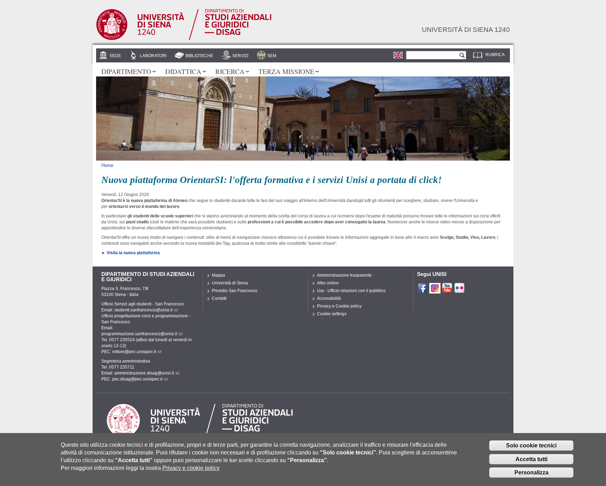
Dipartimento (126, 71)
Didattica (183, 71)
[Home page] (183, 38)
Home (107, 165)
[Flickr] (459, 290)
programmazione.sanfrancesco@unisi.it (139, 333)
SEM (271, 55)
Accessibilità (329, 298)
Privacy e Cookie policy (339, 306)
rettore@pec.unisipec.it (134, 351)
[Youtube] (447, 290)
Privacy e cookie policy (191, 468)
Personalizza (531, 473)
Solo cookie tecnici (531, 445)
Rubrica (495, 54)
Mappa (218, 275)
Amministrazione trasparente (344, 275)
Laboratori (153, 55)
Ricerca (229, 71)
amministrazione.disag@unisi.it (144, 373)
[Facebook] (422, 290)
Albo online (328, 283)
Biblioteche (199, 55)
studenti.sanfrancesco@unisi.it (143, 310)
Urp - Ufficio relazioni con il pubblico (351, 290)
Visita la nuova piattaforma (133, 252)
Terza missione (286, 71)
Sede (115, 55)
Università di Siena (230, 283)
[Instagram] (434, 290)
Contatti (219, 298)
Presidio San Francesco (234, 290)
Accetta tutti (531, 459)
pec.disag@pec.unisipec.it (137, 379)
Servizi (240, 55)
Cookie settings (331, 313)
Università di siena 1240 (466, 29)
